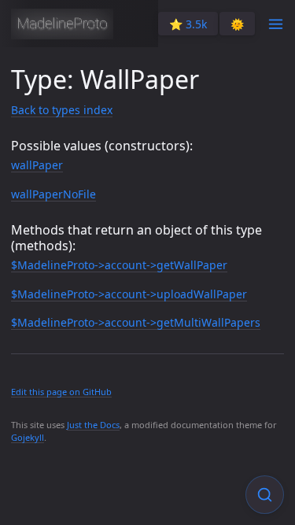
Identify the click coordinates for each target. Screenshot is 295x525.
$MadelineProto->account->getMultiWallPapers (135, 322)
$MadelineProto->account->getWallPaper (119, 264)
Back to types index (61, 109)
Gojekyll (27, 437)
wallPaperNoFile (53, 194)
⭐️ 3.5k (188, 24)
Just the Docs (93, 425)
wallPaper (37, 164)
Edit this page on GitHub (61, 391)
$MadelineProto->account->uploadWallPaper (129, 294)
